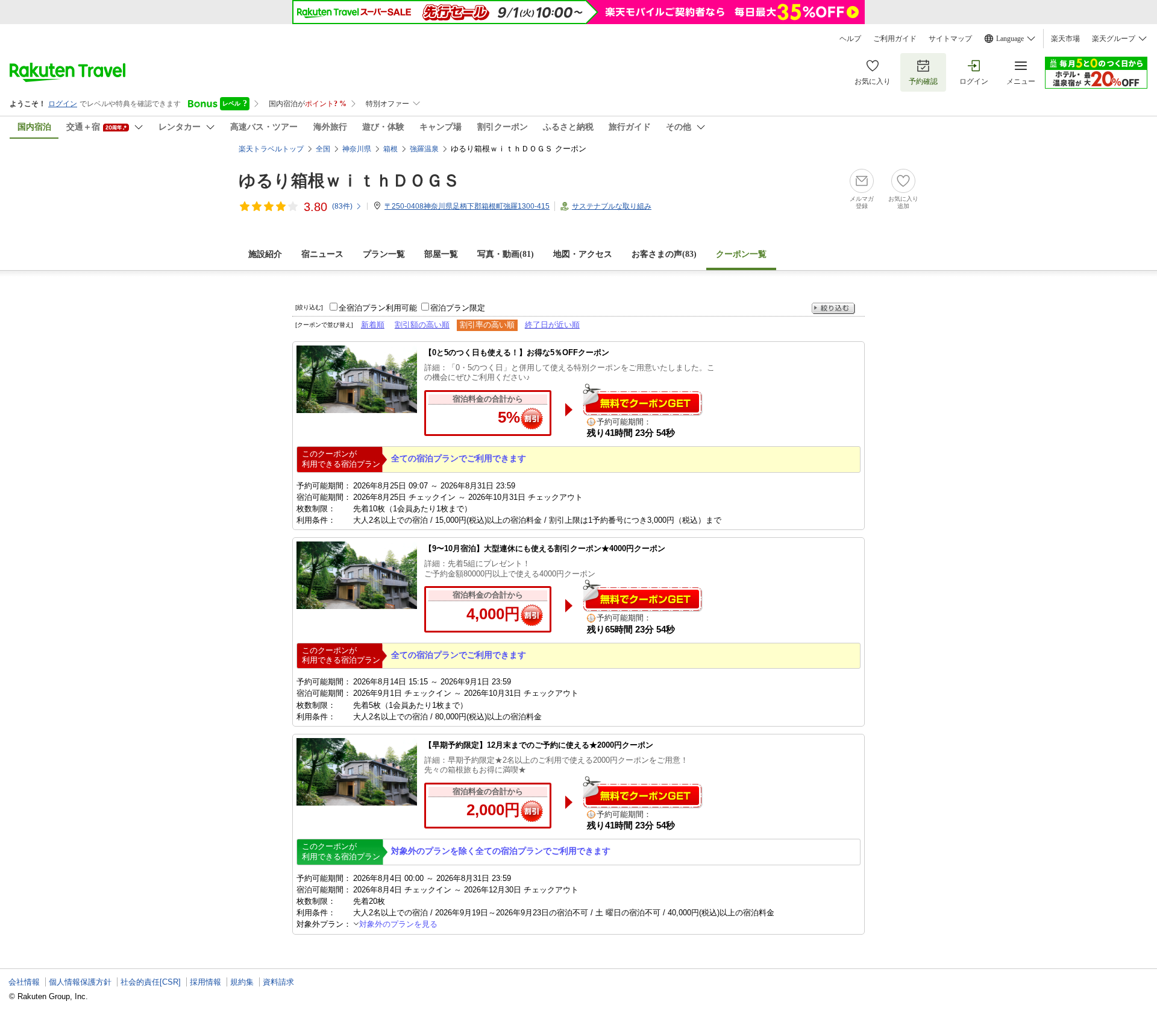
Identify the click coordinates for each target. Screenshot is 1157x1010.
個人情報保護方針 (80, 981)
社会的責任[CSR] (151, 981)
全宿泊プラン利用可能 (378, 307)
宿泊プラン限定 (457, 307)
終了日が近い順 (552, 324)
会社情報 (24, 981)
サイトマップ (950, 38)
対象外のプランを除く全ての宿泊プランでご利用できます (500, 851)
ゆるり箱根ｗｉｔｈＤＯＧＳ (349, 180)
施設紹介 (265, 254)
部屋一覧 (441, 254)
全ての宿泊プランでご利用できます (458, 458)
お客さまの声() (664, 254)
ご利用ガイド (895, 38)
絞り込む (833, 308)
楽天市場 (1065, 38)
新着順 (372, 324)
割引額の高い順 (422, 324)
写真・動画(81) (505, 254)
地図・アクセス (582, 254)
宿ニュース (322, 254)
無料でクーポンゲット (642, 399)
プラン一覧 (384, 254)
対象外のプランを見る (398, 924)
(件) (342, 206)
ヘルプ (850, 38)
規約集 (242, 981)
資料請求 (278, 981)
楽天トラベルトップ (271, 149)
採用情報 (205, 981)
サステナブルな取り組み (611, 206)
